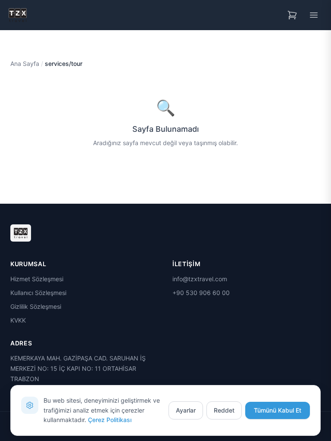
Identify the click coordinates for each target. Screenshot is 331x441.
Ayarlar (186, 410)
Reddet (224, 410)
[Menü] (313, 15)
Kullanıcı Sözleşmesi (38, 292)
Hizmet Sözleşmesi (36, 279)
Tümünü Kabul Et (277, 410)
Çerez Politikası (109, 419)
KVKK (18, 320)
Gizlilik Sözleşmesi (35, 306)
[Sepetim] (292, 15)
